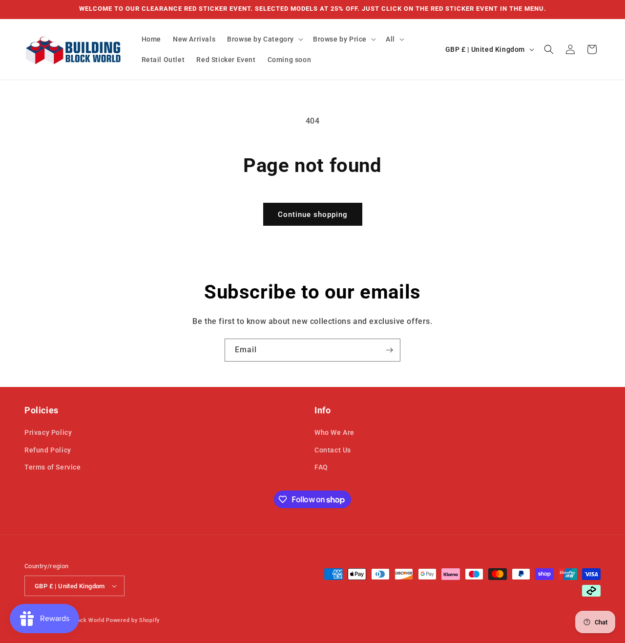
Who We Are (334, 432)
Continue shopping (313, 214)
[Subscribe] (389, 350)
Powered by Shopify (133, 620)
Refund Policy (47, 450)
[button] (264, 39)
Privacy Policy (48, 432)
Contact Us (332, 450)
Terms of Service (52, 467)
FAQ (321, 467)
